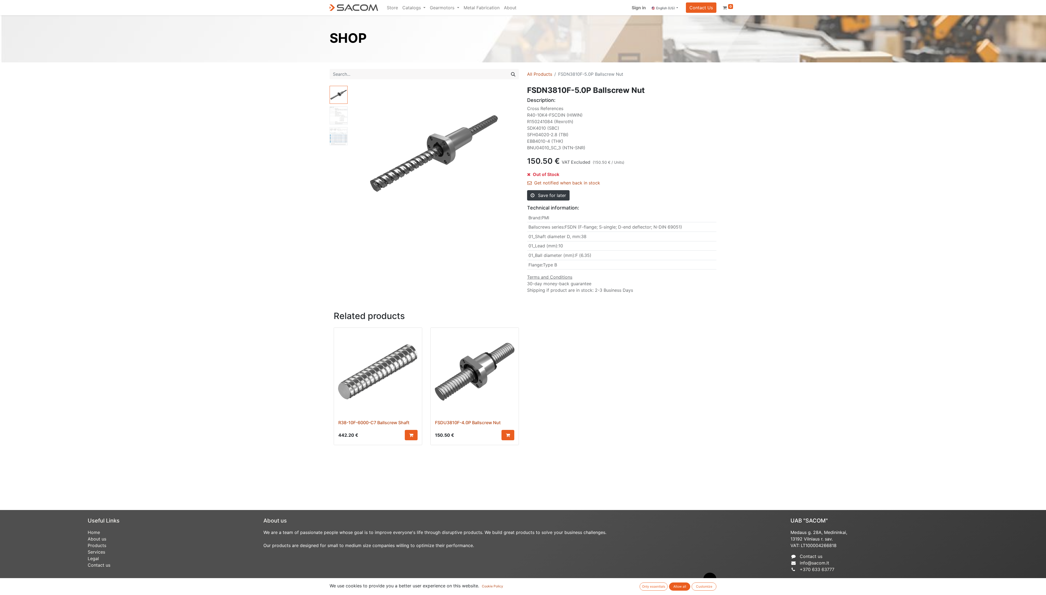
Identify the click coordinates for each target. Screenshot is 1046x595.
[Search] (513, 74)
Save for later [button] (551, 195)
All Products (539, 74)
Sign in (639, 7)
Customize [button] (704, 586)
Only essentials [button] (653, 586)
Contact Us (701, 7)
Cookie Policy (492, 586)
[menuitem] (392, 7)
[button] (362, 154)
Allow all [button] (679, 586)
